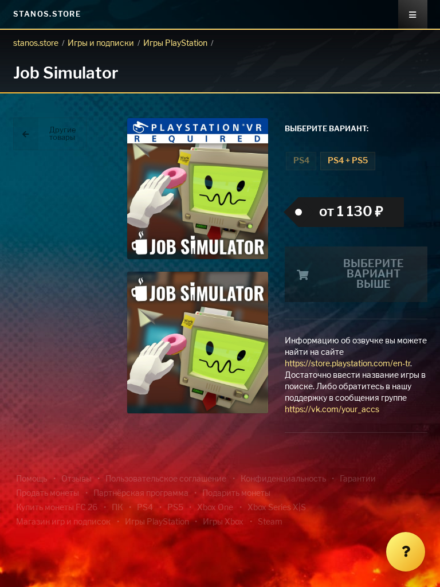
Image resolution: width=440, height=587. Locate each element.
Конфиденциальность (283, 479)
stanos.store (35, 44)
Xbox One (215, 508)
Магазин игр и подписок (63, 522)
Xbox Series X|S (276, 508)
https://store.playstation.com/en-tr (347, 364)
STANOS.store (47, 14)
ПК (117, 508)
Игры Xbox (223, 522)
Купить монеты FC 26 (56, 508)
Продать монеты (47, 494)
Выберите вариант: (326, 129)
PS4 (301, 161)
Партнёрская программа (140, 494)
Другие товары (62, 134)
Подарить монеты (236, 494)
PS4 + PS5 (348, 161)
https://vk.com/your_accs (332, 410)
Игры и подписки (101, 44)
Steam (270, 522)
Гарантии (358, 479)
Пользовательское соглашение (165, 479)
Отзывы (76, 479)
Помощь (31, 479)
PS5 (175, 508)
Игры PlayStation (175, 44)
